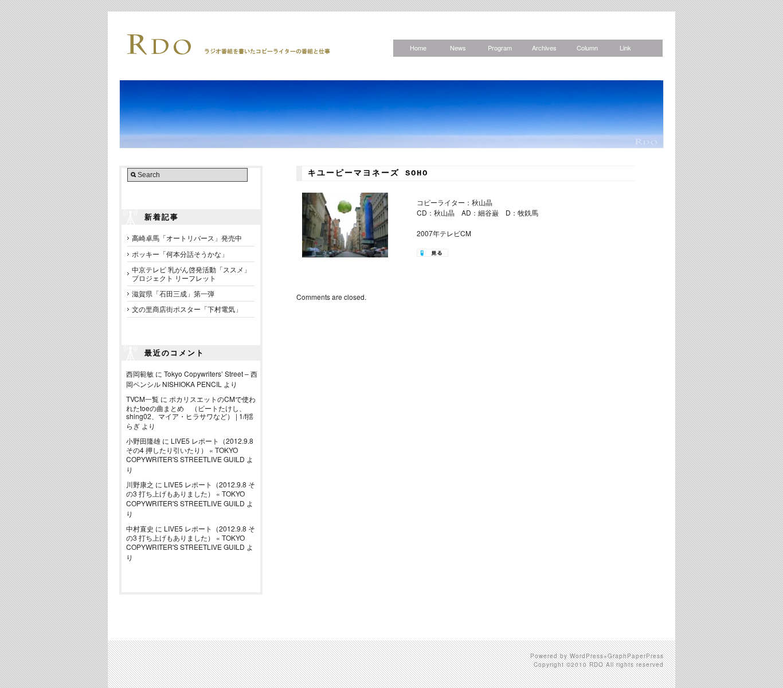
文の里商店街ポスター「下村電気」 (187, 309)
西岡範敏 (140, 373)
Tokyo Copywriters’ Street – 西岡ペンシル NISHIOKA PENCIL (191, 379)
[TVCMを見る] (432, 254)
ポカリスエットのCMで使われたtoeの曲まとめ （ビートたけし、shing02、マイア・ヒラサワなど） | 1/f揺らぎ (191, 412)
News (458, 47)
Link (625, 47)
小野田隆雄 (143, 440)
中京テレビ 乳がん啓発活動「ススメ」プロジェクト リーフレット (191, 273)
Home (418, 47)
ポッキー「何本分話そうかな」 (180, 254)
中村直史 (140, 528)
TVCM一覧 (142, 399)
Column (587, 47)
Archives (544, 47)
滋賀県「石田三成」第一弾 (173, 293)
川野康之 (140, 484)
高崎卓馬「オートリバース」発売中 (187, 238)
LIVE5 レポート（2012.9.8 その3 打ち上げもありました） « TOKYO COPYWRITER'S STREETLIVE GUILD (190, 493)
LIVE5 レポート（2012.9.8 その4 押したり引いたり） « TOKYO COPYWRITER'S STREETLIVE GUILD (189, 450)
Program (500, 47)
